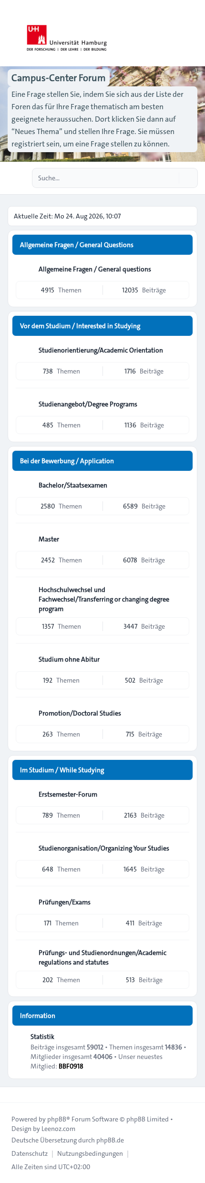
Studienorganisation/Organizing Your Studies (104, 848)
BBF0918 (71, 1066)
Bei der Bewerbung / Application (67, 461)
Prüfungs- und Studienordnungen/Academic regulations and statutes (102, 957)
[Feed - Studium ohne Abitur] (181, 659)
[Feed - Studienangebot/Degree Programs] (181, 404)
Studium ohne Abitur (69, 659)
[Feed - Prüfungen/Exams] (181, 902)
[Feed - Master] (181, 539)
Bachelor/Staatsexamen (73, 485)
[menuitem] (29, 1153)
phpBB (56, 1119)
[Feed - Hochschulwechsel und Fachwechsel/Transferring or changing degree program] (181, 593)
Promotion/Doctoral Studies (80, 713)
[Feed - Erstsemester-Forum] (181, 794)
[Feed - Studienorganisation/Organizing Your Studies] (181, 848)
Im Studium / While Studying (62, 770)
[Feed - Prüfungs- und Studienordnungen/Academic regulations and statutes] (181, 956)
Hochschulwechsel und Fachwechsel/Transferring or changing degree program (104, 599)
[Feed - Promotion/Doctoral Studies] (181, 713)
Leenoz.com (58, 1128)
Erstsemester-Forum (68, 794)
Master (49, 539)
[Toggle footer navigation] (11, 1095)
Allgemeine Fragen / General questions (95, 269)
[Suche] (171, 178)
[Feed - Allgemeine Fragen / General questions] (181, 269)
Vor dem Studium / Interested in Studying (80, 326)
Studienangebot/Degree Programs (88, 404)
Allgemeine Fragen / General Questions (76, 244)
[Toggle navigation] (193, 33)
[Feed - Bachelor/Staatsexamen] (181, 485)
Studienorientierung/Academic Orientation (101, 350)
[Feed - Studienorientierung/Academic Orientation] (181, 350)
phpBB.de (110, 1140)
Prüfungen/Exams (65, 902)
